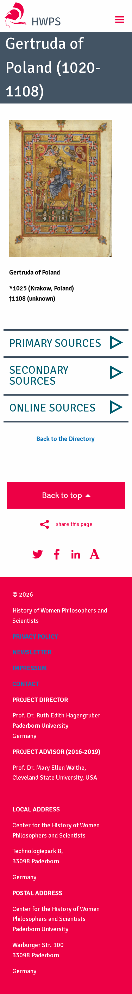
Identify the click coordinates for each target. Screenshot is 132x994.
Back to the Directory (66, 439)
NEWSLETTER (31, 652)
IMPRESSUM (29, 668)
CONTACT (25, 684)
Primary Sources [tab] (55, 343)
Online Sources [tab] (52, 408)
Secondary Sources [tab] (38, 375)
